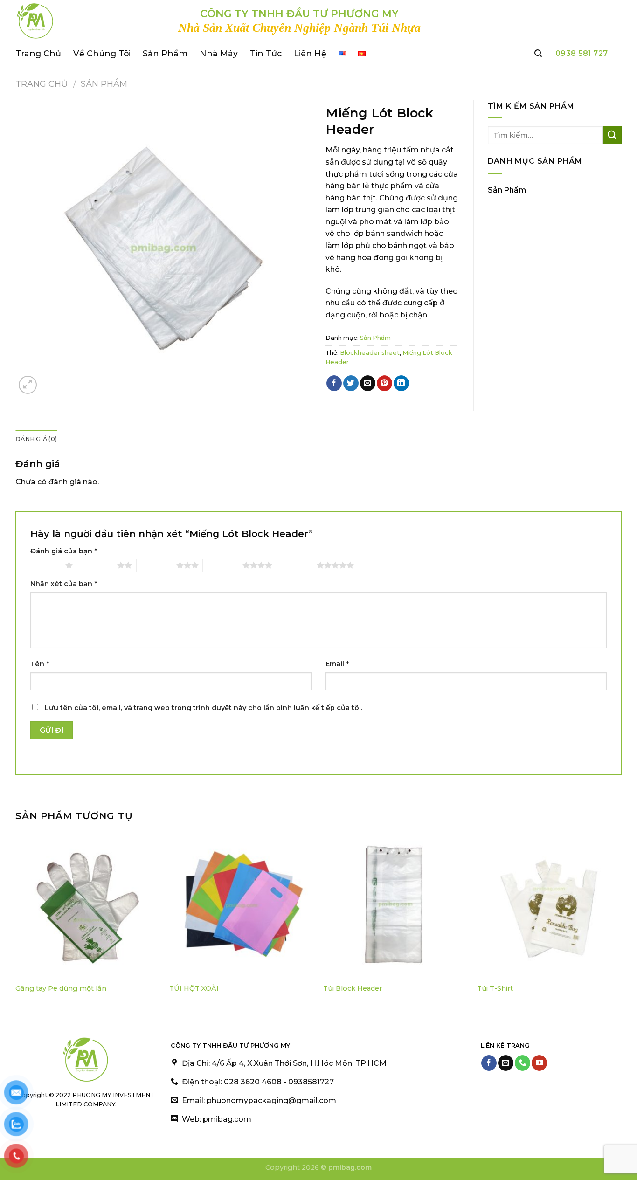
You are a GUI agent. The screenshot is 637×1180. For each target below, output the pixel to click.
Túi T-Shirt (495, 988)
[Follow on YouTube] (539, 1063)
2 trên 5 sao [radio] (97, 565)
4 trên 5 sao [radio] (222, 565)
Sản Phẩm (165, 53)
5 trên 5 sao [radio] (297, 565)
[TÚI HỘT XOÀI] (241, 905)
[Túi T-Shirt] (549, 905)
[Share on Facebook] (334, 383)
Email (337, 664)
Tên (39, 664)
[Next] (621, 922)
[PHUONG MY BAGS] (89, 21)
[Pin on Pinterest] (384, 383)
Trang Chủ (38, 53)
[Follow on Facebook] (489, 1063)
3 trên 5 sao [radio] (156, 565)
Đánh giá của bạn (63, 551)
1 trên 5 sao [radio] (45, 565)
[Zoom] (28, 385)
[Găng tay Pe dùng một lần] (87, 905)
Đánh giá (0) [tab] (36, 438)
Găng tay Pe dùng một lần (60, 988)
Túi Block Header (352, 988)
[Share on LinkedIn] (401, 383)
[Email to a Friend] (367, 383)
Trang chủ (41, 83)
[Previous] (16, 922)
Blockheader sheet (370, 352)
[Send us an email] (505, 1063)
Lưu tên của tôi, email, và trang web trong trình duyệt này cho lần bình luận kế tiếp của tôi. (203, 708)
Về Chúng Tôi (102, 53)
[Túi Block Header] (395, 905)
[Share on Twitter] (351, 383)
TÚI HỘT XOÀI (194, 988)
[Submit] (612, 135)
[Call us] (522, 1063)
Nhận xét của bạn (63, 584)
